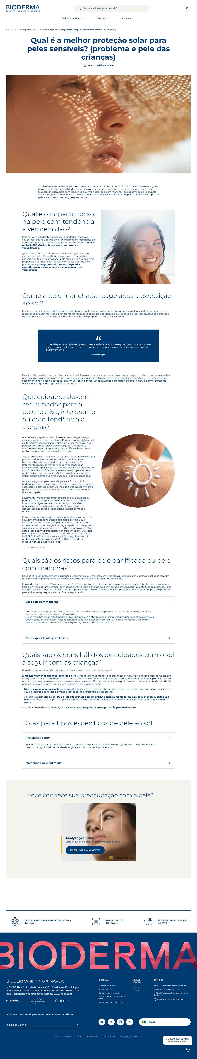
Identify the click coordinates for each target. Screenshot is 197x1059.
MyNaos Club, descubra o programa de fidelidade (171, 994)
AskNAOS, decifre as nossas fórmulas (170, 986)
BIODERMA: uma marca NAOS (111, 1002)
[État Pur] (62, 1001)
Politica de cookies (63, 1036)
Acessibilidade (108, 1036)
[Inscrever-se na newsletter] (77, 1025)
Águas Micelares (105, 989)
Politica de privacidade (87, 1036)
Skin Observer (112, 923)
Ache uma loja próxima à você (170, 999)
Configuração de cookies (131, 1036)
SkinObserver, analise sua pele (167, 989)
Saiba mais (29, 923)
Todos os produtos (106, 986)
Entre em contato (137, 989)
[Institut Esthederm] (38, 1001)
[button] (98, 620)
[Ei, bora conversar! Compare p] (188, 1050)
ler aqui (109, 747)
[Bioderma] (13, 1001)
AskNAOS (162, 923)
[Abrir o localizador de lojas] (187, 8)
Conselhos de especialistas (109, 993)
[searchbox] (116, 8)
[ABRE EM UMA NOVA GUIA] (39, 981)
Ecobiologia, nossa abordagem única (111, 997)
